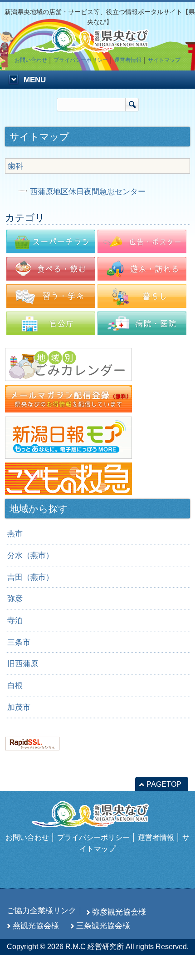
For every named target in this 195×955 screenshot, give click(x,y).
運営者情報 (127, 60)
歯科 (15, 166)
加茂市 (18, 707)
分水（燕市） (30, 555)
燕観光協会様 (36, 925)
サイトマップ (164, 60)
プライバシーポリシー (81, 60)
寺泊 (15, 620)
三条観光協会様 (103, 925)
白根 (15, 685)
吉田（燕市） (30, 577)
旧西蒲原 (22, 663)
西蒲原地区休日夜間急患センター (88, 191)
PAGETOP (163, 784)
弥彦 (15, 598)
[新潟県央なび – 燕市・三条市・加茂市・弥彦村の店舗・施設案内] (97, 48)
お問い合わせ (31, 60)
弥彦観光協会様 (119, 911)
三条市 (18, 642)
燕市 (15, 533)
